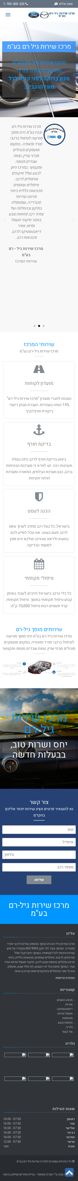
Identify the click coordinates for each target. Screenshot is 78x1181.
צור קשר (67, 1031)
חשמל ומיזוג (65, 1013)
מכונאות (67, 1018)
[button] (44, 326)
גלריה (69, 1027)
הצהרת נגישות (65, 978)
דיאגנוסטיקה (65, 1009)
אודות (69, 1004)
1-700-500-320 (14, 4)
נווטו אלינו (66, 4)
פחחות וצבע (65, 1022)
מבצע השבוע (65, 1000)
